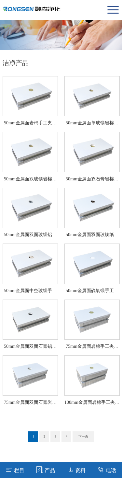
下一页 (83, 436)
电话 (111, 470)
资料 (80, 470)
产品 (50, 470)
